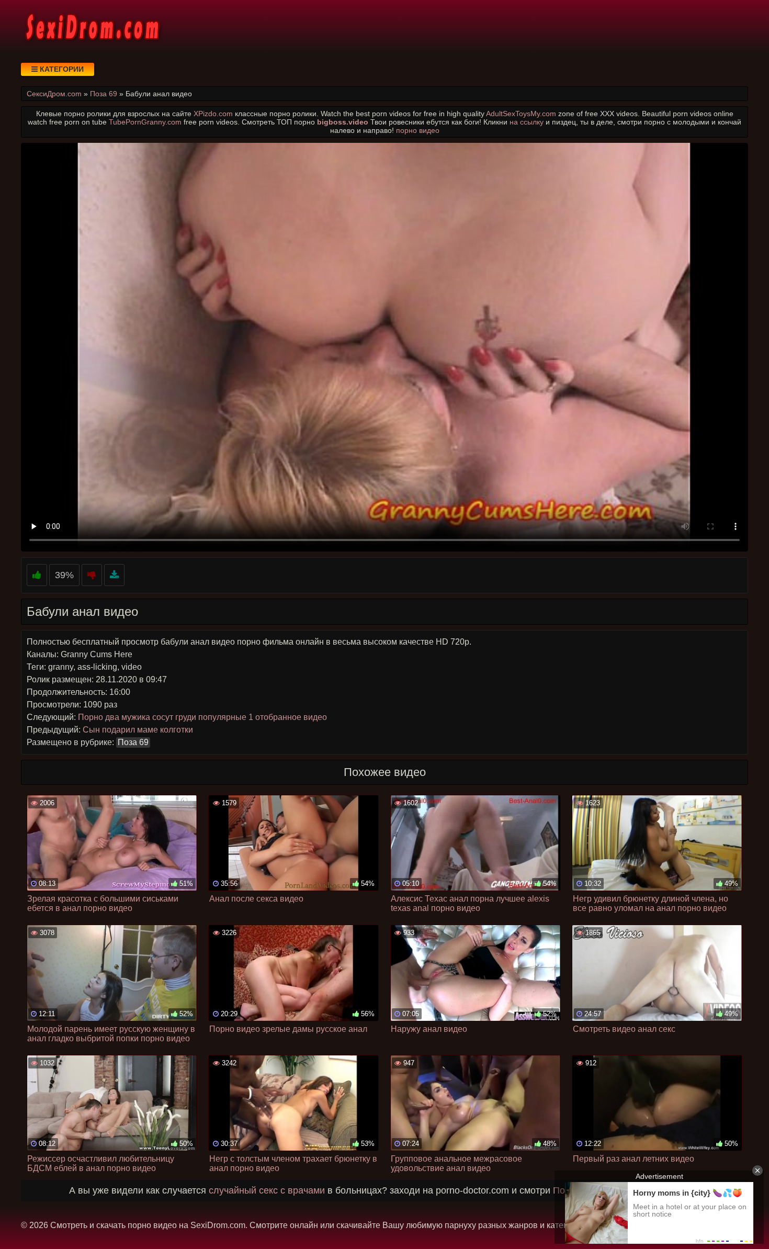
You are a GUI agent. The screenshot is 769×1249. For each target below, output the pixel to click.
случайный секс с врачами (267, 1190)
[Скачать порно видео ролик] (114, 575)
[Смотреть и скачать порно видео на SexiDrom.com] (91, 26)
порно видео (417, 130)
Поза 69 (133, 742)
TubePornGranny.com (145, 122)
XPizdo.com (213, 113)
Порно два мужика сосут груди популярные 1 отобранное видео (202, 717)
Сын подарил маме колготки (138, 729)
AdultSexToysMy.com (521, 113)
